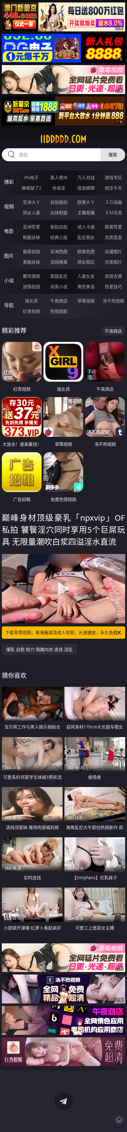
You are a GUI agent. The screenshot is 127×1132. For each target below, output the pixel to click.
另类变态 (113, 237)
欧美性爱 (113, 227)
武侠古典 (113, 276)
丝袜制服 (59, 212)
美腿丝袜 (31, 262)
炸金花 (58, 188)
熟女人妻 (31, 212)
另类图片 (113, 262)
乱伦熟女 (86, 237)
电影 (9, 231)
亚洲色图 (59, 251)
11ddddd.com (63, 139)
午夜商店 (59, 301)
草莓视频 (86, 301)
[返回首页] (119, 1120)
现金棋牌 (86, 188)
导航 (9, 305)
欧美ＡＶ (86, 202)
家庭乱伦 (59, 276)
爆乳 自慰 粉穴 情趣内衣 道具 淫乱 (39, 649)
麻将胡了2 (31, 188)
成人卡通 (86, 227)
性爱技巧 (113, 286)
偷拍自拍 (59, 227)
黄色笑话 (86, 286)
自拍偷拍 (59, 202)
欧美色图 (86, 251)
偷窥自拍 (31, 251)
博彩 (9, 181)
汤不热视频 (113, 301)
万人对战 (86, 177)
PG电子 (31, 177)
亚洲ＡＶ (31, 202)
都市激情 (31, 276)
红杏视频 (31, 311)
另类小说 (59, 286)
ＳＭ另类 (113, 212)
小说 (9, 280)
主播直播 (86, 212)
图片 (9, 255)
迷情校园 (31, 286)
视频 (9, 206)
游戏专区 (113, 177)
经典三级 (59, 237)
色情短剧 (59, 311)
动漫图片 (113, 251)
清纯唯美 (59, 262)
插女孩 (31, 301)
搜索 (113, 155)
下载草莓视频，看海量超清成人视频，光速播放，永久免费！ (63, 632)
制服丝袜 (31, 237)
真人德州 (59, 177)
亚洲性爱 (31, 227)
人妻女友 (86, 276)
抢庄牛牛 (113, 188)
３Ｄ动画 (113, 202)
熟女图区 (86, 262)
